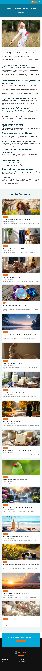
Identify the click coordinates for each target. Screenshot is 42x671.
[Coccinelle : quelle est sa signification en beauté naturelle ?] (21, 467)
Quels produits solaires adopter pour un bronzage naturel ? (16, 536)
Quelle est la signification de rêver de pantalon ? (13, 248)
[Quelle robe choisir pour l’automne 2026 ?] (21, 409)
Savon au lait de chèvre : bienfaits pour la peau (13, 392)
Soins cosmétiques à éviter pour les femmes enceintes (15, 363)
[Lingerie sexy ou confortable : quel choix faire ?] (21, 608)
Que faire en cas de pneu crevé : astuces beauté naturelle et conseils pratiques (21, 564)
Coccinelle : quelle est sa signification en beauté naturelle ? (16, 479)
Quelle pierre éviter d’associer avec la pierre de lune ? (15, 305)
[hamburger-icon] (40, 2)
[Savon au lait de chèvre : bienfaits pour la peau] (21, 380)
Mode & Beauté (5, 448)
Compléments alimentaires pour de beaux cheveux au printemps (17, 219)
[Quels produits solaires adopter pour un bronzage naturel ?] (21, 524)
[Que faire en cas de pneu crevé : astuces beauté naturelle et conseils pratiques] (21, 552)
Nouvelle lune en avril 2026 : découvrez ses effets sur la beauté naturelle (19, 334)
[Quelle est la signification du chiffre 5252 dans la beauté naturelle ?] (21, 495)
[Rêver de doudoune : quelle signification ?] (21, 265)
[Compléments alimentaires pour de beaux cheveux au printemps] (21, 207)
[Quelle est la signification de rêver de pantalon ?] (21, 236)
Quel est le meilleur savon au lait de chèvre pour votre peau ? (17, 450)
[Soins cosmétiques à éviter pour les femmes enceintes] (21, 351)
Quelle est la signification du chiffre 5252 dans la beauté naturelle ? (18, 507)
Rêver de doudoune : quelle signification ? (12, 277)
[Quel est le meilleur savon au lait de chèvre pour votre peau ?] (21, 438)
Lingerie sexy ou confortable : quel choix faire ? (13, 621)
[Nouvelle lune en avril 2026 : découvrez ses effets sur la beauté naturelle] (21, 322)
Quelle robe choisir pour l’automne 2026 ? (12, 421)
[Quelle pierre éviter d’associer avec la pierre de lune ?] (21, 293)
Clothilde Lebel (6, 221)
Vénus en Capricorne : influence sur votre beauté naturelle (16, 593)
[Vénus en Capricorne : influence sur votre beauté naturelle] (21, 581)
